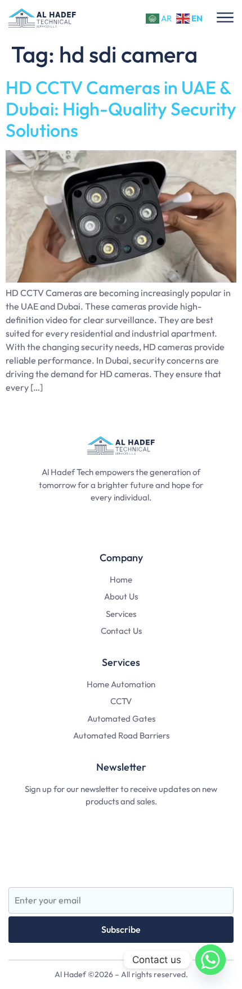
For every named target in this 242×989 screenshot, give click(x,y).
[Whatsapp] (210, 960)
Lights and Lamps (121, 843)
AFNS (121, 863)
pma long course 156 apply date (121, 518)
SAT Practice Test (121, 822)
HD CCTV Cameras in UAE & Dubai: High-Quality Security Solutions (121, 109)
